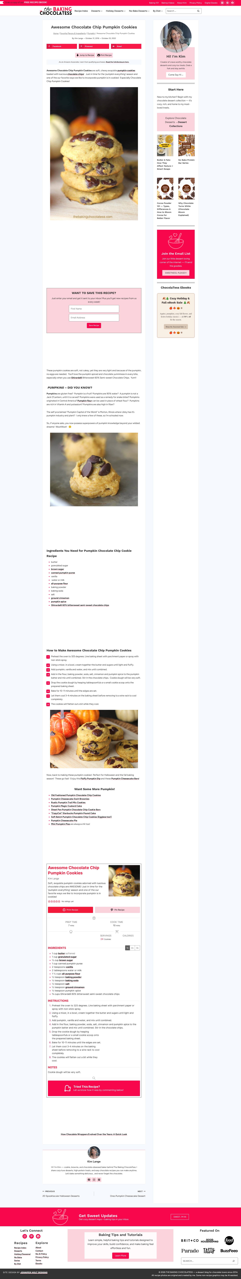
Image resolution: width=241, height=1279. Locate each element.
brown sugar (57, 569)
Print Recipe (106, 55)
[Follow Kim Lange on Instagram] (94, 1179)
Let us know (79, 1090)
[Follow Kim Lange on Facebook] (89, 1179)
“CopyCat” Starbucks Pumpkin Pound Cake (73, 813)
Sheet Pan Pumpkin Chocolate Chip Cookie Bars (75, 809)
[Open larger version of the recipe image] (124, 895)
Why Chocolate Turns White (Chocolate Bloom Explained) (185, 209)
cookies (131, 70)
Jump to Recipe (86, 55)
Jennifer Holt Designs (33, 1272)
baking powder (73, 977)
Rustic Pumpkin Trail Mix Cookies (68, 802)
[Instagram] (222, 3)
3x (137, 948)
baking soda (71, 980)
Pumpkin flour (84, 400)
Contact (39, 1251)
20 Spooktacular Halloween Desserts (61, 1193)
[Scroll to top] (238, 1269)
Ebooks (39, 1263)
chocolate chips (75, 74)
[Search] (233, 1261)
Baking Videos (168, 3)
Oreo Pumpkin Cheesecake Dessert (127, 1193)
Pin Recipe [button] (119, 910)
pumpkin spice (58, 601)
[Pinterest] (227, 3)
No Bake (18, 1257)
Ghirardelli (76, 377)
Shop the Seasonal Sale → (176, 326)
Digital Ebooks (211, 3)
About (38, 1247)
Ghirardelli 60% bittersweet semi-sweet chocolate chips (80, 605)
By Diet (17, 1264)
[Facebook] (232, 3)
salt (67, 984)
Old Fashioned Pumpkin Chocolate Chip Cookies (76, 795)
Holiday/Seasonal (22, 1254)
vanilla (69, 967)
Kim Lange (79, 38)
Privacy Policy (196, 3)
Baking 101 (154, 3)
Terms (38, 1260)
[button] (49, 901)
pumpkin (122, 70)
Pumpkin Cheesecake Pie (64, 820)
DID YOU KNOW (79, 387)
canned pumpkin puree (63, 572)
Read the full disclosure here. (117, 62)
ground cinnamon (60, 598)
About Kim (182, 3)
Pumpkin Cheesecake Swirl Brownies (70, 798)
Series (17, 1260)
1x (128, 948)
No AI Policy (41, 1254)
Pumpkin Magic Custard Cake (66, 806)
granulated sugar (67, 956)
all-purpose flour (59, 583)
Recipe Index (81, 11)
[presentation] (165, 145)
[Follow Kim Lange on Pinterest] (99, 1179)
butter (61, 953)
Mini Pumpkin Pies (60, 824)
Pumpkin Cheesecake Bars (125, 778)
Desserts (18, 1251)
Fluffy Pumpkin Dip (90, 778)
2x (132, 948)
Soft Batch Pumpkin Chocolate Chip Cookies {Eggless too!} (81, 817)
